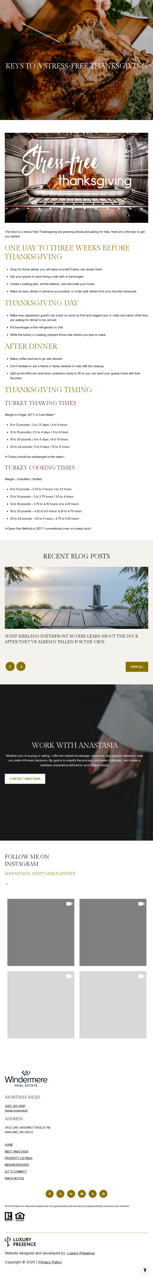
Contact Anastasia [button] (25, 778)
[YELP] (93, 1194)
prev (10, 666)
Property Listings (18, 1158)
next (21, 666)
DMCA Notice (14, 1178)
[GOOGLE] (103, 1194)
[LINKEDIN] (71, 1194)
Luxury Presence (81, 1253)
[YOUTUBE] (82, 1194)
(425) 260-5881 (15, 1106)
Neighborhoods (17, 1164)
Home (9, 1144)
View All (136, 666)
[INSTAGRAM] (60, 1194)
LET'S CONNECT (16, 1171)
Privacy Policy (50, 1262)
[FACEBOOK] (50, 1194)
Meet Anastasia (16, 1151)
